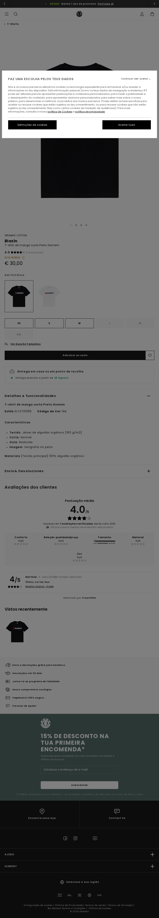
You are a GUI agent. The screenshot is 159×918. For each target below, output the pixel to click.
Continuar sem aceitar (134, 78)
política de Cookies (60, 111)
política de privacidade (90, 111)
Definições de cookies (32, 124)
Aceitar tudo (126, 124)
